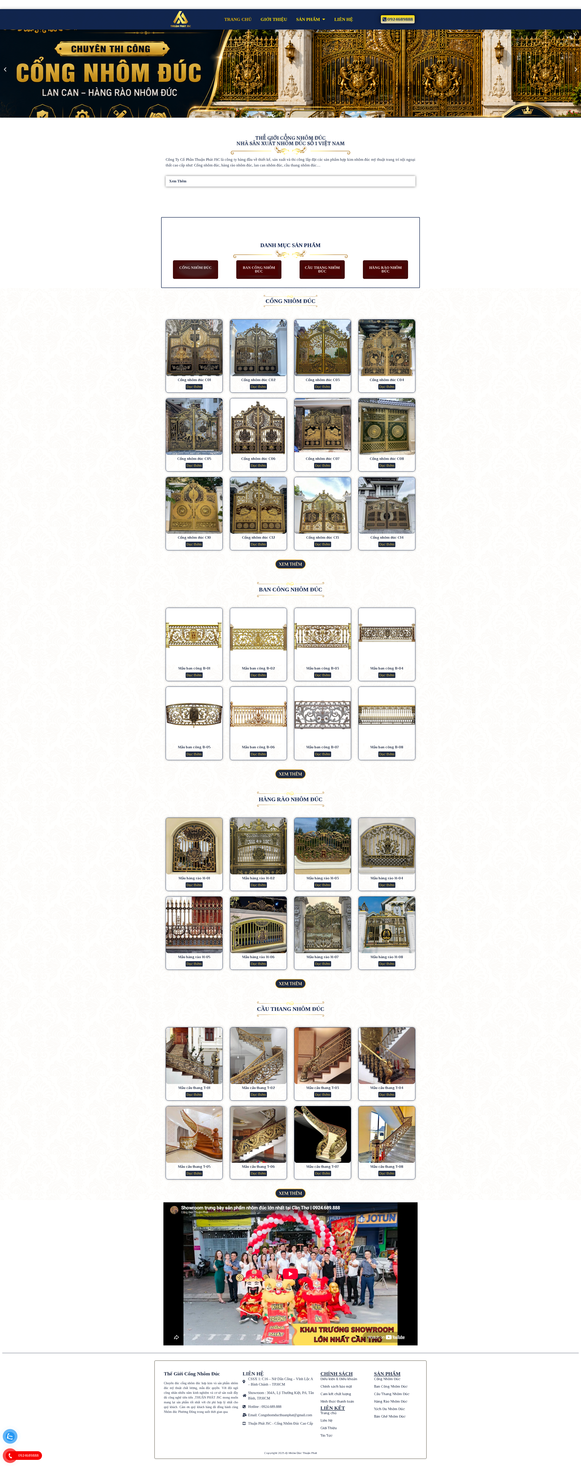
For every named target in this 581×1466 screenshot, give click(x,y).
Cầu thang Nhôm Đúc (322, 269)
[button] (288, 114)
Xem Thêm (177, 181)
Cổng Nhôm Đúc (195, 268)
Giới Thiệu (274, 19)
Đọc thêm (194, 387)
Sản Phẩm (308, 19)
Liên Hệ (343, 19)
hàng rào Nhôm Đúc (385, 269)
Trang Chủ (237, 19)
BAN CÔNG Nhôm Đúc (259, 269)
